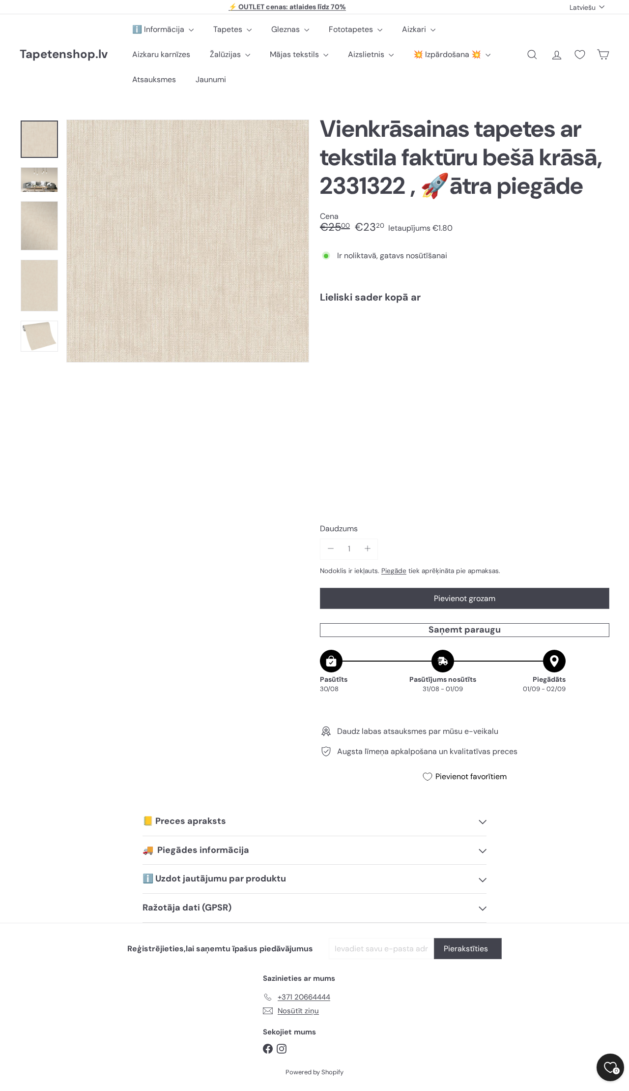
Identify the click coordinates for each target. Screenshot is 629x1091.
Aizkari (415, 29)
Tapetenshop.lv (64, 54)
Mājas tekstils (295, 54)
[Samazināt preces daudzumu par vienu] (330, 548)
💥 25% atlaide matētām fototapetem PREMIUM (287, 6)
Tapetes (228, 29)
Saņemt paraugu (465, 630)
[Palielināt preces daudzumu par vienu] (367, 548)
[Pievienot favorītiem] (596, 331)
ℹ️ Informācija (159, 29)
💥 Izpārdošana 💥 (448, 54)
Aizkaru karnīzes (161, 54)
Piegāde (393, 571)
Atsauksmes (154, 79)
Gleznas (286, 29)
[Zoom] (188, 241)
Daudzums (339, 528)
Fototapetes (352, 29)
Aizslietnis (367, 54)
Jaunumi (211, 79)
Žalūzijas (226, 54)
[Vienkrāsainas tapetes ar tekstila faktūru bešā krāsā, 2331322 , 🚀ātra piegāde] (464, 345)
